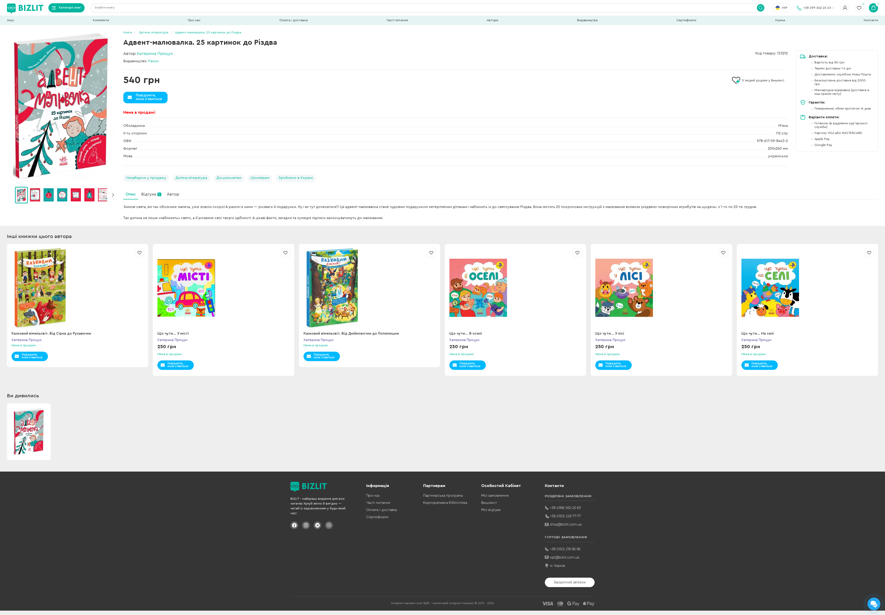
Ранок (153, 61)
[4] (76, 195)
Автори (492, 20)
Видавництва (587, 20)
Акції (10, 20)
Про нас (194, 20)
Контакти (871, 20)
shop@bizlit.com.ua (565, 524)
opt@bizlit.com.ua (564, 557)
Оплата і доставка (293, 20)
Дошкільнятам (228, 178)
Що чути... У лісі (609, 333)
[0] (21, 195)
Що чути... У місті (173, 333)
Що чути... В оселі (465, 333)
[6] (103, 195)
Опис (131, 194)
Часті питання (397, 20)
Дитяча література (191, 178)
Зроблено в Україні (295, 178)
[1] (35, 195)
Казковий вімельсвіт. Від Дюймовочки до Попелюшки (351, 333)
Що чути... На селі (757, 333)
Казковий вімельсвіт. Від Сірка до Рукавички (51, 333)
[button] (113, 195)
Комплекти (101, 20)
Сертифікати (686, 20)
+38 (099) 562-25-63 (565, 508)
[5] (89, 195)
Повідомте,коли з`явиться (149, 97)
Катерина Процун (155, 53)
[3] (62, 195)
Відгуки (150, 194)
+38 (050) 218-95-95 (565, 549)
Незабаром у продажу (146, 178)
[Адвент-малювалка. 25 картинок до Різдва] (61, 106)
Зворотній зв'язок (570, 582)
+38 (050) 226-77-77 (565, 516)
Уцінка (780, 20)
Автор (173, 194)
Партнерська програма (443, 495)
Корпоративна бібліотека (445, 503)
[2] (49, 195)
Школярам (260, 178)
